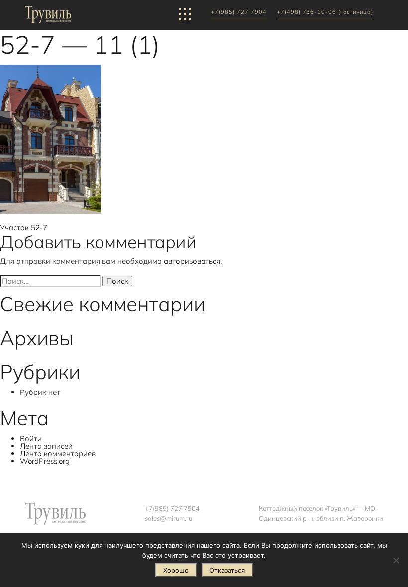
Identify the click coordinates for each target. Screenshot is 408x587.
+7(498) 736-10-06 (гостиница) (325, 12)
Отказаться (227, 570)
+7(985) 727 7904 (239, 12)
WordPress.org (45, 461)
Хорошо (176, 570)
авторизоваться (192, 261)
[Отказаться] (396, 560)
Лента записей (46, 446)
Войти (31, 438)
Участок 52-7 (23, 227)
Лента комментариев (58, 453)
